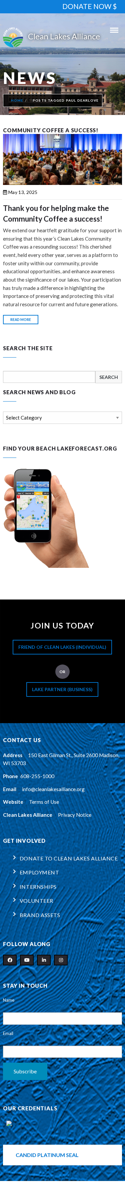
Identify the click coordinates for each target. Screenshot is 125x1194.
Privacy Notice (74, 815)
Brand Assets (40, 915)
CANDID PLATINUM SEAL (47, 1155)
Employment (39, 872)
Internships (38, 886)
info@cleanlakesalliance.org (53, 789)
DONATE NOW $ (89, 6)
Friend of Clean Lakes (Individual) (62, 647)
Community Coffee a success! (50, 130)
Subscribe (25, 1071)
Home (17, 100)
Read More (20, 320)
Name (8, 1000)
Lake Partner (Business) (62, 689)
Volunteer (36, 900)
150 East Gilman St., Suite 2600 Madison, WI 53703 (61, 759)
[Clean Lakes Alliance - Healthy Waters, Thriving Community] (62, 37)
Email (8, 1033)
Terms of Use (44, 802)
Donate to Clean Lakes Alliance (69, 858)
